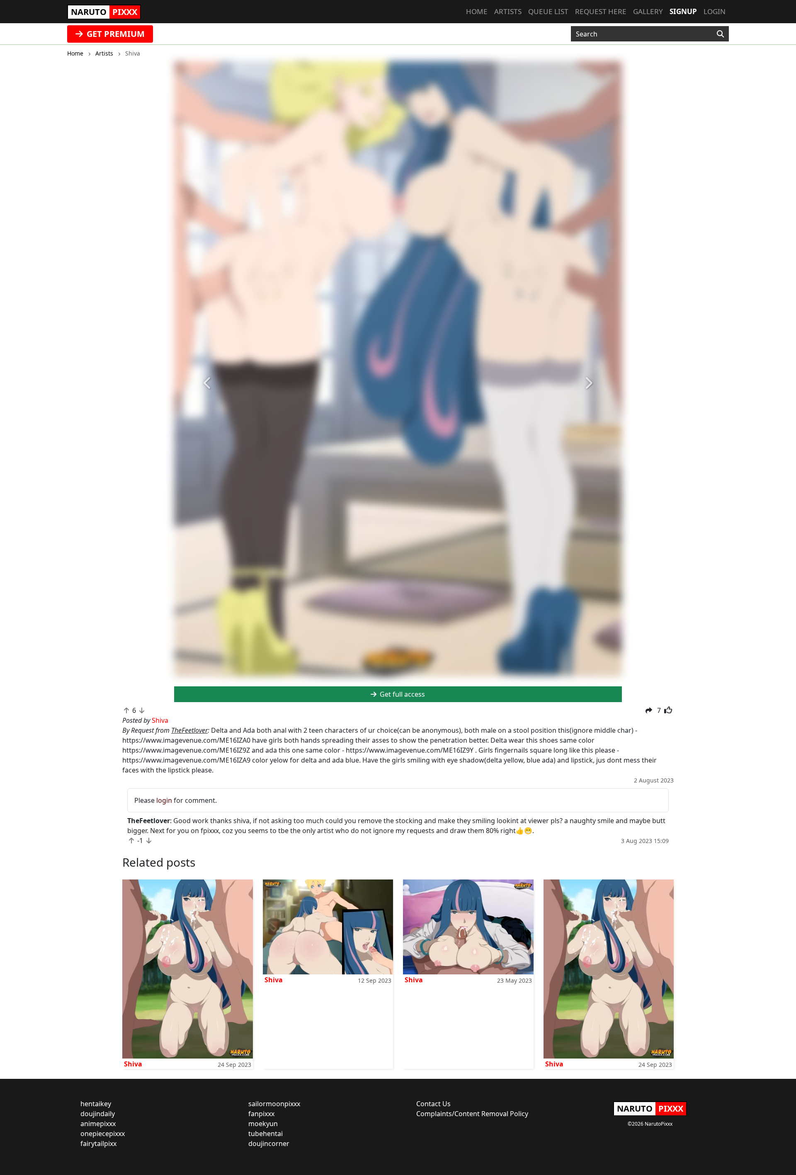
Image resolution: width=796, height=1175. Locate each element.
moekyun (263, 1123)
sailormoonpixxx (274, 1103)
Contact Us (433, 1103)
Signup (683, 11)
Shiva (133, 1063)
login (164, 800)
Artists (508, 11)
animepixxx (98, 1123)
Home (477, 11)
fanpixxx (261, 1113)
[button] (207, 383)
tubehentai (265, 1133)
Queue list (548, 11)
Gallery (648, 11)
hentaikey (95, 1103)
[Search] (720, 34)
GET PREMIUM (115, 33)
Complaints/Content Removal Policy (472, 1113)
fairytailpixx (98, 1143)
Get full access (401, 694)
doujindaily (97, 1113)
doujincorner (268, 1143)
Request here (600, 11)
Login (715, 11)
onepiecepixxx (102, 1133)
